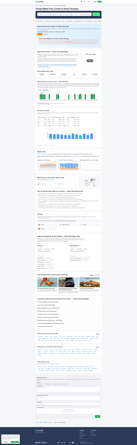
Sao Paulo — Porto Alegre (88, 370)
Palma (79, 336)
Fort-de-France (45, 351)
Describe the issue (40, 386)
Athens (78, 338)
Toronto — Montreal (41, 370)
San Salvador (72, 353)
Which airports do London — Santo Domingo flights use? (48, 314)
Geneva (97, 336)
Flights (41, 5)
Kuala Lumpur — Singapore (60, 370)
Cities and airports (69, 21)
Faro (51, 338)
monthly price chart (41, 66)
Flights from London (48, 5)
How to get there (47, 249)
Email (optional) (39, 402)
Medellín (39, 351)
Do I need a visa (48, 21)
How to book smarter (56, 21)
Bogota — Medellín (55, 368)
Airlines (63, 21)
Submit (97, 416)
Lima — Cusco (80, 370)
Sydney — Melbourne (69, 366)
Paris (64, 336)
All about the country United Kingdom (44, 251)
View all (91, 275)
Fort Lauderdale (84, 349)
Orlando (56, 349)
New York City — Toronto (42, 366)
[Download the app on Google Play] (84, 2)
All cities (81, 438)
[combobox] (43, 14)
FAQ (83, 21)
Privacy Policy (93, 433)
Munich (55, 340)
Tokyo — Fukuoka (63, 368)
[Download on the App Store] (38, 442)
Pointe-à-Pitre (59, 351)
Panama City (51, 349)
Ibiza (43, 340)
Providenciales (78, 353)
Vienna (80, 340)
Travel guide (81, 433)
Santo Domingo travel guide (56, 64)
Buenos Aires (89, 351)
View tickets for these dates (44, 103)
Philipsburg (73, 351)
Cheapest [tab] (40, 34)
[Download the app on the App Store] (82, 2)
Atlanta (96, 349)
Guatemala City (52, 351)
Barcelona (56, 336)
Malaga (83, 336)
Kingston (78, 351)
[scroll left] (38, 97)
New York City (40, 336)
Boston (39, 340)
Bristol (67, 340)
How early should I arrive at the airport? (45, 326)
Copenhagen (73, 338)
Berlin (86, 338)
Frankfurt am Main (70, 336)
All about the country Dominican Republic (77, 251)
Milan (75, 336)
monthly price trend (56, 204)
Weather (52, 249)
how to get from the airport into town (70, 64)
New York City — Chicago (79, 366)
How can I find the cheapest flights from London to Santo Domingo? (50, 323)
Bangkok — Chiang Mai (50, 370)
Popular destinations (83, 435)
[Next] (98, 275)
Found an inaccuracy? (95, 299)
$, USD (95, 1)
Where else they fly (89, 21)
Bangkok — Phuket (71, 368)
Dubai (97, 338)
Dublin (60, 336)
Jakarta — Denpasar (94, 368)
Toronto (46, 340)
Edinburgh (88, 336)
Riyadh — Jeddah (78, 368)
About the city (40, 249)
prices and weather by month (77, 156)
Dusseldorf (85, 340)
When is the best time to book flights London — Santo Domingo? (49, 320)
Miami (61, 349)
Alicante (82, 338)
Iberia (67, 216)
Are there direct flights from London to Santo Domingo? (48, 308)
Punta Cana (45, 353)
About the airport (50, 260)
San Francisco (91, 338)
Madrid (51, 336)
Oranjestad (62, 353)
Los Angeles (67, 338)
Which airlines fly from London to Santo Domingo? (47, 311)
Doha (64, 340)
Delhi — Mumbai (48, 368)
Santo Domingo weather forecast (45, 65)
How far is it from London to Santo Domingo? (46, 305)
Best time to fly (40, 21)
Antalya (51, 340)
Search (96, 14)
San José (64, 351)
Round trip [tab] (45, 90)
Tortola (67, 353)
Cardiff (89, 340)
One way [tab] (39, 90)
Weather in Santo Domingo (42, 154)
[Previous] (96, 275)
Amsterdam (46, 336)
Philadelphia (78, 349)
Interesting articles (78, 21)
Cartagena (40, 353)
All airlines (81, 436)
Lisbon (48, 338)
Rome (62, 338)
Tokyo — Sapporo (41, 368)
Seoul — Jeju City (51, 366)
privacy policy (8, 439)
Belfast (44, 338)
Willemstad (83, 351)
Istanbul (92, 336)
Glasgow (39, 338)
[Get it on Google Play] (44, 442)
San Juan (46, 349)
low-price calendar (69, 65)
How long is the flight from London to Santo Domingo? (47, 302)
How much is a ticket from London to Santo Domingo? (47, 317)
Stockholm (72, 340)
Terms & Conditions (94, 435)
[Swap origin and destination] (48, 14)
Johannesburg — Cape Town (71, 370)
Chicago (59, 340)
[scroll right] (99, 97)
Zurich (55, 338)
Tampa (94, 351)
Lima (69, 351)
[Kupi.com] (39, 2)
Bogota (69, 349)
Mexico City (91, 349)
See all (97, 334)
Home (37, 5)
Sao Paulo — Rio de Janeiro (59, 366)
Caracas (39, 355)
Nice (58, 338)
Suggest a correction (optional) (42, 395)
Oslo (76, 340)
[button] (40, 97)
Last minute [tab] (46, 34)
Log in (99, 1)
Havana (84, 353)
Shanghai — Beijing (86, 368)
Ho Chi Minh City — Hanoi (89, 366)
